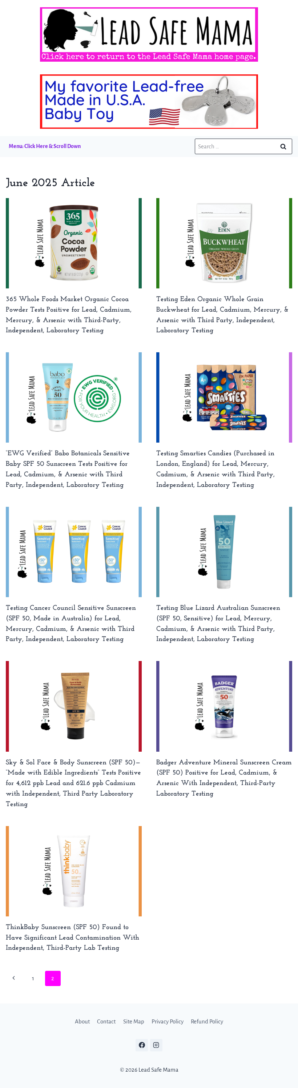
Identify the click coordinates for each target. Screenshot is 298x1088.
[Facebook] (142, 1045)
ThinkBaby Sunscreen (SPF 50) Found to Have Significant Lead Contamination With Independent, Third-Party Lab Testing (72, 938)
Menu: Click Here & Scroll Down (45, 146)
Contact (106, 1021)
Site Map (133, 1021)
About (82, 1021)
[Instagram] (156, 1045)
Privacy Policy (168, 1021)
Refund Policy (207, 1021)
